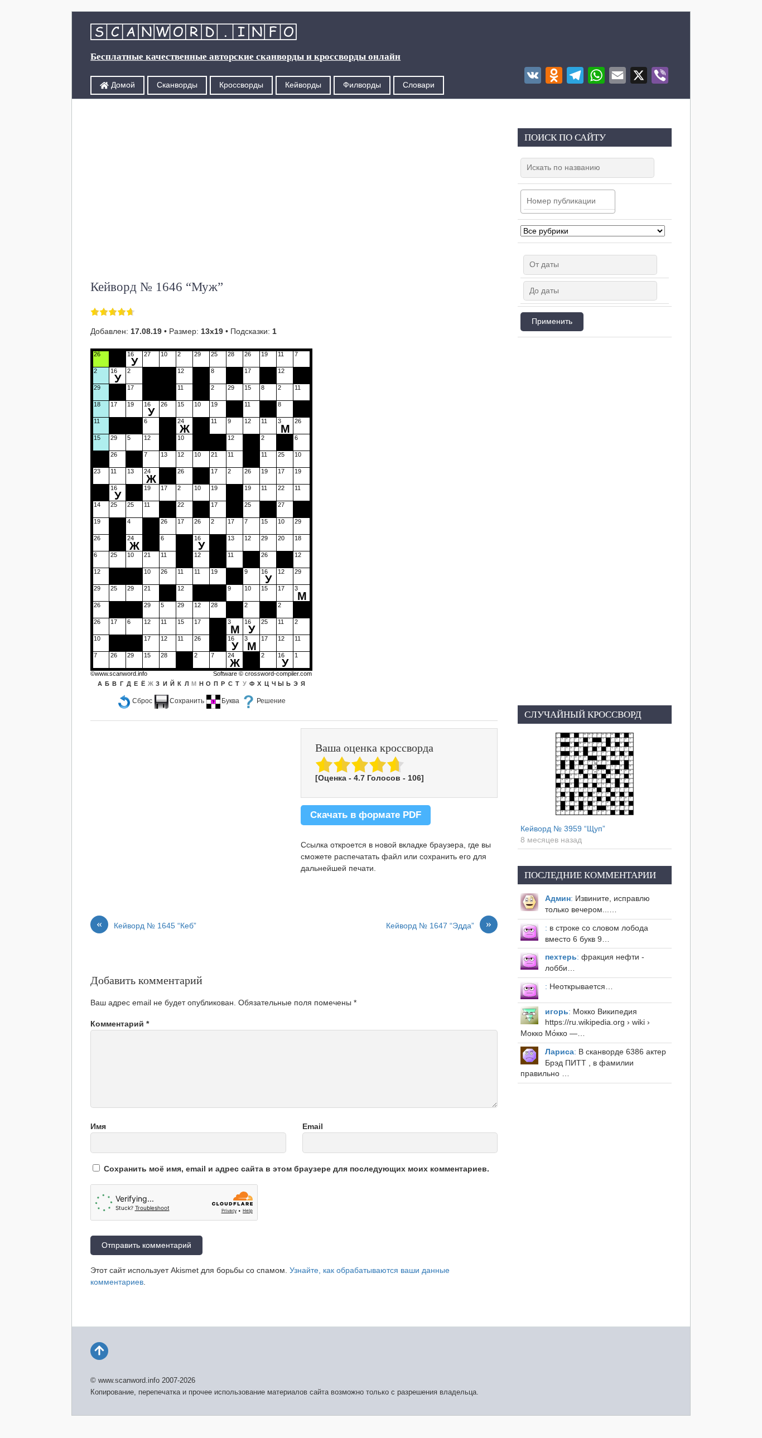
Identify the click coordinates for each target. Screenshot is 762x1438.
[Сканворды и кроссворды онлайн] (193, 33)
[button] (134, 701)
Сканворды (177, 84)
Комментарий (119, 1023)
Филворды (362, 84)
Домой (122, 84)
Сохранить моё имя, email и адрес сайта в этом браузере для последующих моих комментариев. (296, 1168)
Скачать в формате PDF (365, 815)
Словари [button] (419, 84)
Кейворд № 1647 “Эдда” (438, 925)
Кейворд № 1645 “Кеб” (146, 925)
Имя (98, 1126)
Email (312, 1126)
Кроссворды (241, 84)
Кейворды (303, 84)
